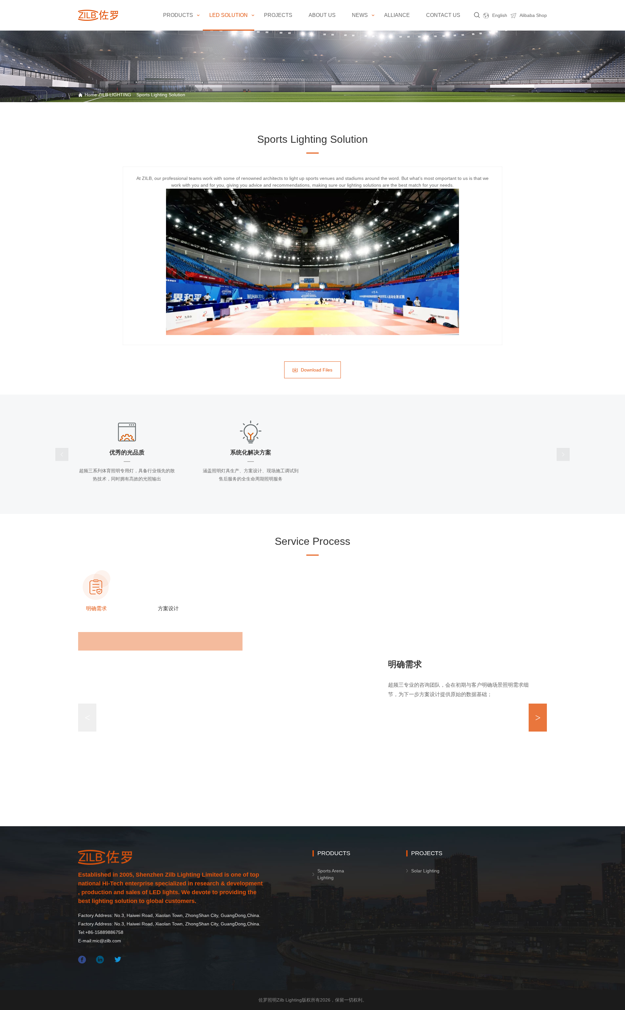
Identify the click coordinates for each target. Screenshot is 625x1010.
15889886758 (109, 932)
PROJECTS (278, 15)
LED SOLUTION (228, 15)
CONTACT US (443, 15)
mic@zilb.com (106, 940)
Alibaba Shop (533, 15)
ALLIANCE (397, 15)
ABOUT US (322, 15)
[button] (538, 718)
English (499, 15)
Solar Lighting (425, 870)
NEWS (360, 15)
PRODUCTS (178, 15)
